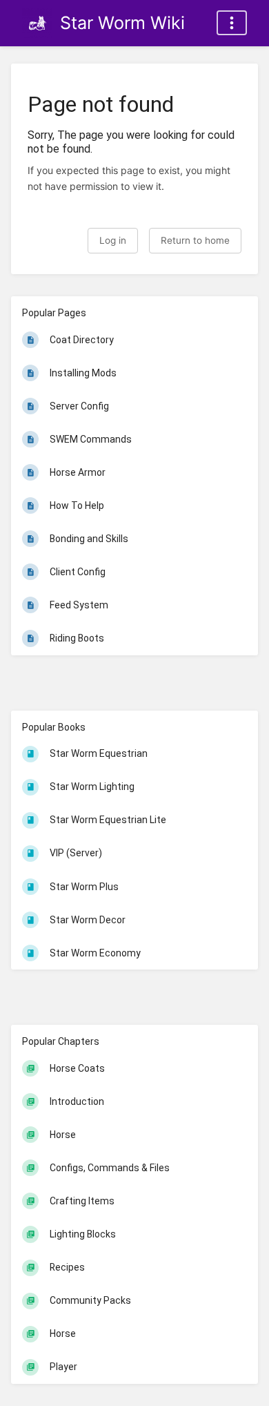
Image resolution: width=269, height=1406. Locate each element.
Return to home (195, 240)
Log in (112, 240)
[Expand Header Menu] (232, 22)
